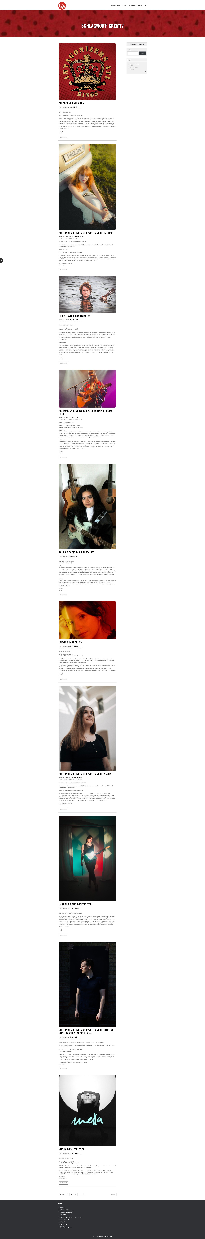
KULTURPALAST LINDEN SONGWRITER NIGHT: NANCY (85, 774)
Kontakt (140, 5)
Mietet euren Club (64, 1219)
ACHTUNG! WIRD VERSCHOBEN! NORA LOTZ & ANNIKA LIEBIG (85, 412)
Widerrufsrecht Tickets (66, 1227)
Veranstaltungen (115, 5)
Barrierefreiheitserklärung (66, 1211)
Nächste (113, 1194)
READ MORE (63, 137)
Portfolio (62, 1221)
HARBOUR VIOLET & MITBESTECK (75, 904)
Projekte (62, 1222)
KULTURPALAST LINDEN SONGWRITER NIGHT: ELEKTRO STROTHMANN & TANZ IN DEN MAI (86, 1031)
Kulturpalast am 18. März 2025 (75, 779)
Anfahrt (62, 1207)
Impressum (63, 1214)
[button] (1, 260)
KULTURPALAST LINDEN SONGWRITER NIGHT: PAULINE (85, 233)
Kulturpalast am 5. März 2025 (75, 1039)
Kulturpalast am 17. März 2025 (75, 910)
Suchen (129, 50)
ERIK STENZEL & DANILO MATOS (74, 316)
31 (83, 1194)
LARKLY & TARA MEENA (70, 642)
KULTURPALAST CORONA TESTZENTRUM (71, 1217)
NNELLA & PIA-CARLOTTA (71, 1149)
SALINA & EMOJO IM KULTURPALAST (76, 552)
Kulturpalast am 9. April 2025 (75, 109)
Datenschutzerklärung (66, 1212)
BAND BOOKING (132, 5)
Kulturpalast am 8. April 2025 (75, 238)
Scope (110, 1236)
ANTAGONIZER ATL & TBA (71, 103)
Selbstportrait (63, 1224)
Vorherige (61, 1194)
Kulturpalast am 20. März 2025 (75, 648)
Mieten (124, 5)
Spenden (62, 1226)
